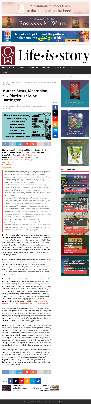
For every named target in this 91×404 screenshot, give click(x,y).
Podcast (5, 72)
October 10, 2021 (71, 209)
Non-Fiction (34, 68)
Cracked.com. (16, 345)
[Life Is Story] (45, 64)
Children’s (46, 68)
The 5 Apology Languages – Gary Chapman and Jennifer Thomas (74, 263)
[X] (55, 113)
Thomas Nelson (19, 157)
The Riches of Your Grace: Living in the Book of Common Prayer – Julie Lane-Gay (74, 222)
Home (4, 68)
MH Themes (63, 402)
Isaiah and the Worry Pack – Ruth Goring (74, 244)
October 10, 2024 (71, 230)
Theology (28, 160)
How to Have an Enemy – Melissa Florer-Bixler (73, 203)
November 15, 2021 (71, 250)
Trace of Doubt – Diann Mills (74, 186)
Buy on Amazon (8, 162)
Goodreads (6, 165)
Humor (21, 160)
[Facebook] (55, 107)
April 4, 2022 (69, 191)
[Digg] (55, 129)
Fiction (22, 68)
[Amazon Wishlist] (55, 124)
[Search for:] (78, 76)
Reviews (39, 106)
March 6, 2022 (70, 271)
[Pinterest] (55, 118)
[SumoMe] (55, 135)
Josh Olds (21, 106)
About (11, 68)
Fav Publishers (59, 68)
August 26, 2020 (10, 106)
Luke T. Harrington (29, 155)
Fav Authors (74, 68)
